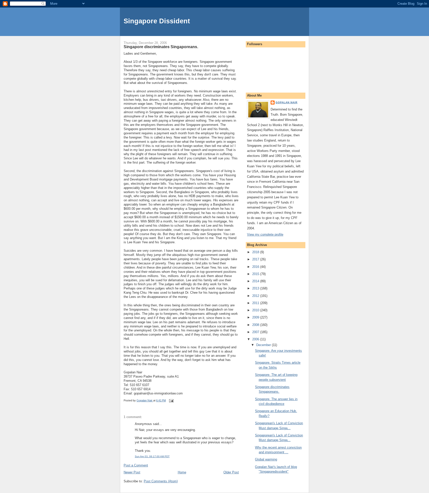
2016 (256, 267)
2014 (256, 281)
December (264, 345)
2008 (256, 325)
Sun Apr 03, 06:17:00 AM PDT (152, 456)
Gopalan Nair (286, 102)
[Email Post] (171, 400)
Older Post (231, 472)
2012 (256, 296)
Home (182, 472)
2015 (256, 274)
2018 (256, 252)
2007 (256, 332)
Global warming (266, 459)
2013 (256, 288)
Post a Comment (136, 465)
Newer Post (132, 472)
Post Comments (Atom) (161, 481)
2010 (256, 310)
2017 (256, 259)
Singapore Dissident (157, 21)
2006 (256, 339)
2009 (256, 317)
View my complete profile (265, 234)
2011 (256, 303)
